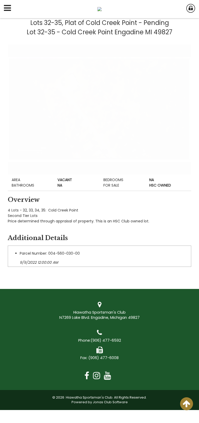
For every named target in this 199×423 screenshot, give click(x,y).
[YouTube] (109, 375)
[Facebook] (88, 375)
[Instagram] (98, 375)
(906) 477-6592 (106, 340)
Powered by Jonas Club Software (100, 402)
